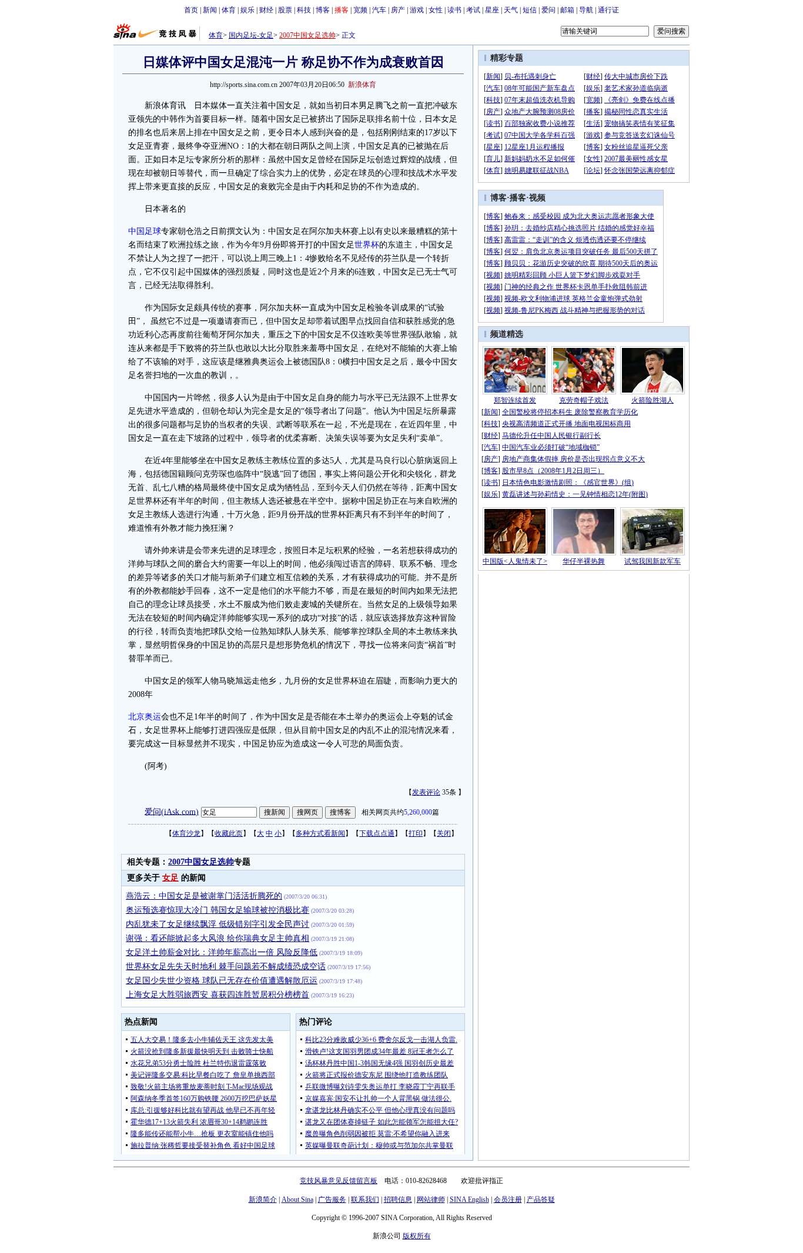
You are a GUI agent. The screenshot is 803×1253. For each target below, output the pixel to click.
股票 (285, 10)
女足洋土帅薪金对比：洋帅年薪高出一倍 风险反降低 (221, 952)
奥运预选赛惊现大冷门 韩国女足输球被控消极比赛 (217, 910)
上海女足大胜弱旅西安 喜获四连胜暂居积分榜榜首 (217, 994)
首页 (191, 10)
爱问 (548, 10)
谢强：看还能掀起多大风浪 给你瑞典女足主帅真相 (217, 938)
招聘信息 (398, 1199)
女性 (436, 10)
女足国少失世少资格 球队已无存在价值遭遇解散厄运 (221, 980)
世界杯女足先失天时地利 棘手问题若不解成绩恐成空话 (226, 966)
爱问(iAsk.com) (172, 811)
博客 (323, 10)
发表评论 (426, 792)
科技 (304, 10)
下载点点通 (376, 833)
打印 (416, 833)
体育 (229, 10)
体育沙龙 (186, 833)
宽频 (360, 10)
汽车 (379, 10)
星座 (492, 10)
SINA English (469, 1199)
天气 (511, 10)
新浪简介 (263, 1199)
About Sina (297, 1199)
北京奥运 (144, 716)
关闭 (444, 833)
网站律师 (431, 1199)
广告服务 (332, 1199)
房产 (398, 10)
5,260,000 (418, 812)
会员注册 (508, 1199)
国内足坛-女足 (251, 35)
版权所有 (417, 1236)
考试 (473, 10)
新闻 (210, 10)
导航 (586, 10)
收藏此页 (229, 833)
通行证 (608, 10)
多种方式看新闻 (320, 833)
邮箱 (567, 10)
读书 (454, 10)
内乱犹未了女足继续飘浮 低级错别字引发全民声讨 (217, 924)
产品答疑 (541, 1199)
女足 (170, 877)
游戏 (417, 10)
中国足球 (144, 231)
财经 (266, 10)
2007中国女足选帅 (307, 35)
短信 (530, 10)
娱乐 (247, 10)
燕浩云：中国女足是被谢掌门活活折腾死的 (204, 896)
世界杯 (366, 244)
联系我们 (365, 1199)
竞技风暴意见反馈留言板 (338, 1181)
